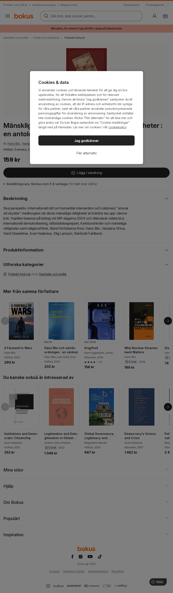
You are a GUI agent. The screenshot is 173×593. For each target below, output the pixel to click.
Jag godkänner (86, 141)
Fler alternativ (86, 153)
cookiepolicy (117, 127)
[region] (86, 117)
